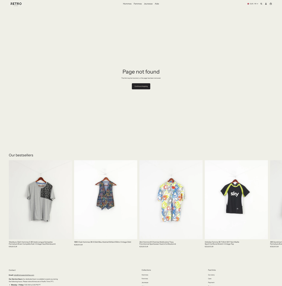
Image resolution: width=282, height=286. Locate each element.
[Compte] (265, 3)
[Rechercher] (261, 3)
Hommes (145, 275)
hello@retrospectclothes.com (24, 275)
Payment (211, 282)
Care (209, 279)
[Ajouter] (68, 236)
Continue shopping (141, 86)
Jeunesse (145, 282)
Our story (211, 275)
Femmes (145, 279)
